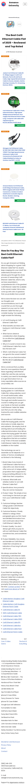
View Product (20, 88)
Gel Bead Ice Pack (7, 717)
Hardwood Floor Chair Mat (10, 682)
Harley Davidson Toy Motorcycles (13, 730)
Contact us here (14, 587)
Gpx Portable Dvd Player (10, 692)
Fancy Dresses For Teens (10, 698)
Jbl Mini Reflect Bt (7, 689)
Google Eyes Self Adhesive (10, 705)
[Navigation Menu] (25, 4)
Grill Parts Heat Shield (8, 711)
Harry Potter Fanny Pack (9, 733)
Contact (4, 751)
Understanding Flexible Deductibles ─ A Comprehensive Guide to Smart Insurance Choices (14, 663)
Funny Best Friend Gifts (9, 714)
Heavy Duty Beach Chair (10, 686)
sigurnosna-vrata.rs (17, 782)
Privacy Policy (6, 745)
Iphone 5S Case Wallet (9, 701)
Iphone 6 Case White (8, 695)
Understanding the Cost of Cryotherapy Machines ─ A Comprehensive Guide (11, 671)
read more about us (11, 589)
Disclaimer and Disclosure (10, 742)
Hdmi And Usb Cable (8, 727)
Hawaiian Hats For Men (9, 720)
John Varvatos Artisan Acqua (12, 724)
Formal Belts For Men (8, 708)
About (3, 748)
